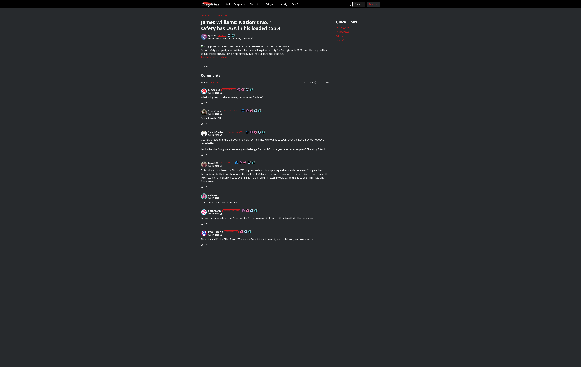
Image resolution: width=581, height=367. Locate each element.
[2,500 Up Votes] (264, 132)
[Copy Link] (252, 38)
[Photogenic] (243, 111)
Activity (339, 36)
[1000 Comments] (247, 89)
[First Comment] (229, 35)
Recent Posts (342, 31)
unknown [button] (246, 38)
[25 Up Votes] (233, 35)
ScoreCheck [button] (214, 111)
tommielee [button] (214, 90)
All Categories (342, 27)
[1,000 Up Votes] (260, 111)
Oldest (213, 82)
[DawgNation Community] (210, 4)
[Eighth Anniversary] (241, 231)
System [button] (212, 35)
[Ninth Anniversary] (251, 111)
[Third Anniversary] (243, 89)
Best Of (339, 40)
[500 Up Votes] (251, 89)
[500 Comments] (256, 111)
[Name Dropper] (239, 89)
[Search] (349, 4)
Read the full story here (214, 57)
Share (204, 66)
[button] (204, 37)
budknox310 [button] (214, 210)
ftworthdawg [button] (215, 232)
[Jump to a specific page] (327, 82)
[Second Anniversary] (245, 163)
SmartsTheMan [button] (216, 132)
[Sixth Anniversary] (247, 210)
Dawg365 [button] (213, 163)
